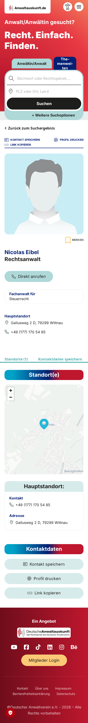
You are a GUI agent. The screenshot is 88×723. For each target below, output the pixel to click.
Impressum (63, 688)
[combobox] (44, 78)
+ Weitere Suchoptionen (53, 115)
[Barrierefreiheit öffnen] (67, 6)
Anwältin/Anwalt (31, 63)
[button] (44, 424)
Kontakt (22, 688)
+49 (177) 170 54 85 (28, 332)
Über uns (41, 688)
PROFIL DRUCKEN (71, 139)
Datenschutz (66, 694)
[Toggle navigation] (78, 6)
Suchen (44, 103)
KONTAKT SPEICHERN (25, 139)
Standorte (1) (16, 359)
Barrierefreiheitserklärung (31, 694)
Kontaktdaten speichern (60, 359)
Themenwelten (65, 63)
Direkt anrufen (32, 276)
